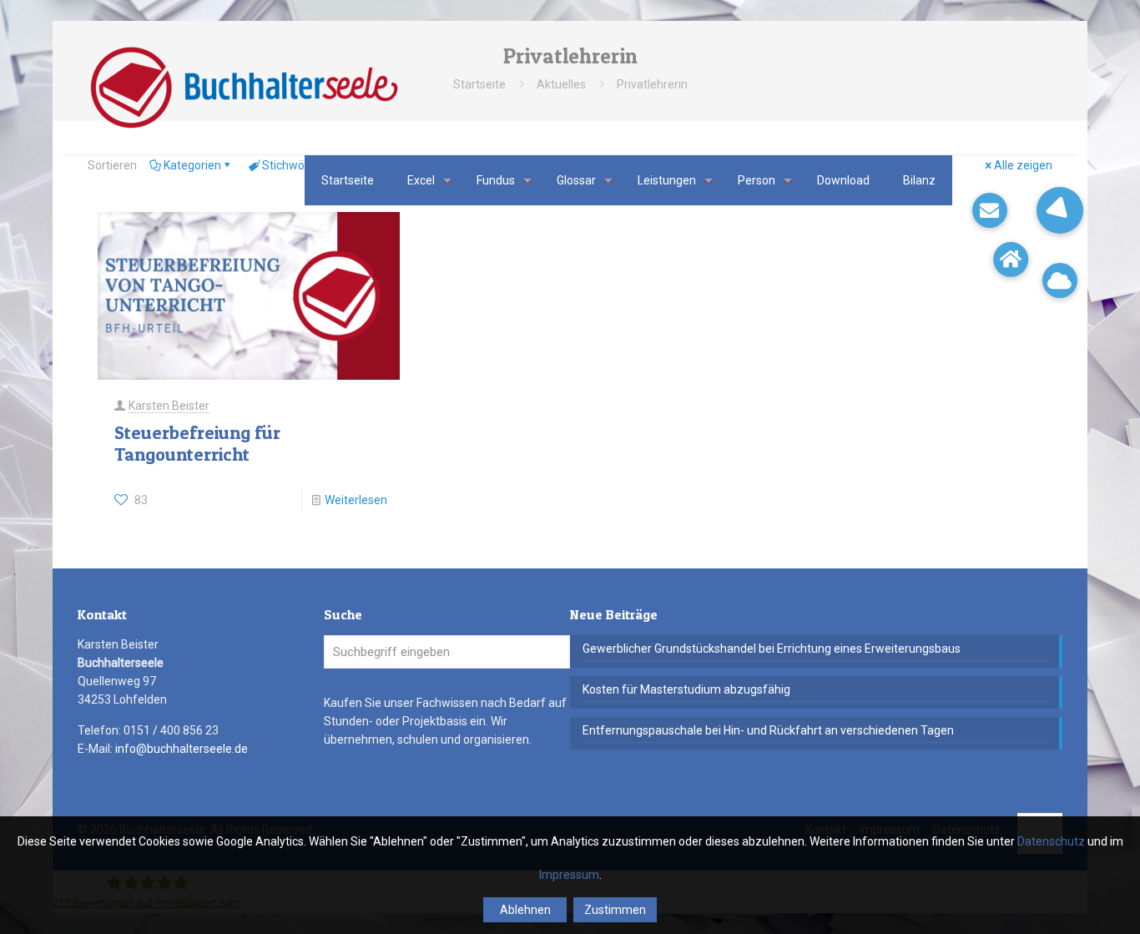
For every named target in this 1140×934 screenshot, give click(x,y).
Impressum (569, 874)
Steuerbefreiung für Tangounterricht (197, 443)
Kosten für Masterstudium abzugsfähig (686, 689)
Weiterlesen (356, 500)
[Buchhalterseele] (243, 87)
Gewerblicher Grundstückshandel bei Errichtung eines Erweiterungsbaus (772, 648)
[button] (1060, 210)
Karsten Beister (169, 405)
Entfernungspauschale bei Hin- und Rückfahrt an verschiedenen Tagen (768, 730)
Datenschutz (1051, 841)
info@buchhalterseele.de (181, 748)
